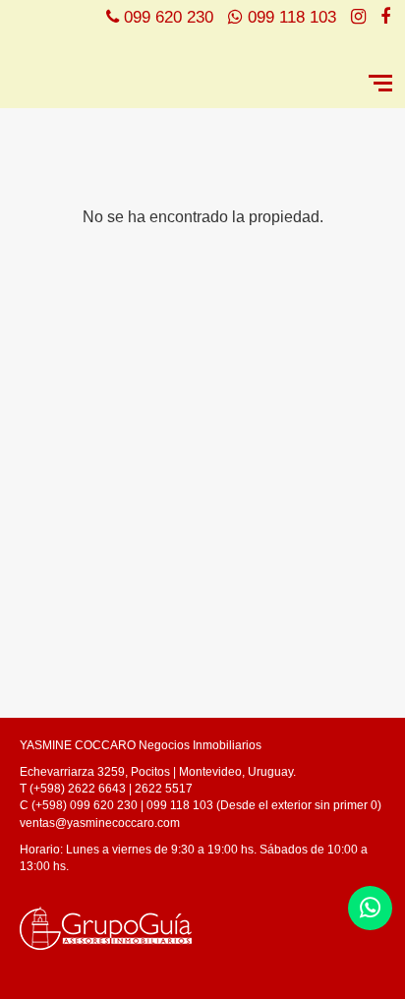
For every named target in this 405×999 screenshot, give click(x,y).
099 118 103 (292, 17)
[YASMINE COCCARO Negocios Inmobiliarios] (162, 62)
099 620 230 (168, 17)
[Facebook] (385, 17)
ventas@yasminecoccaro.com (100, 823)
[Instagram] (358, 17)
